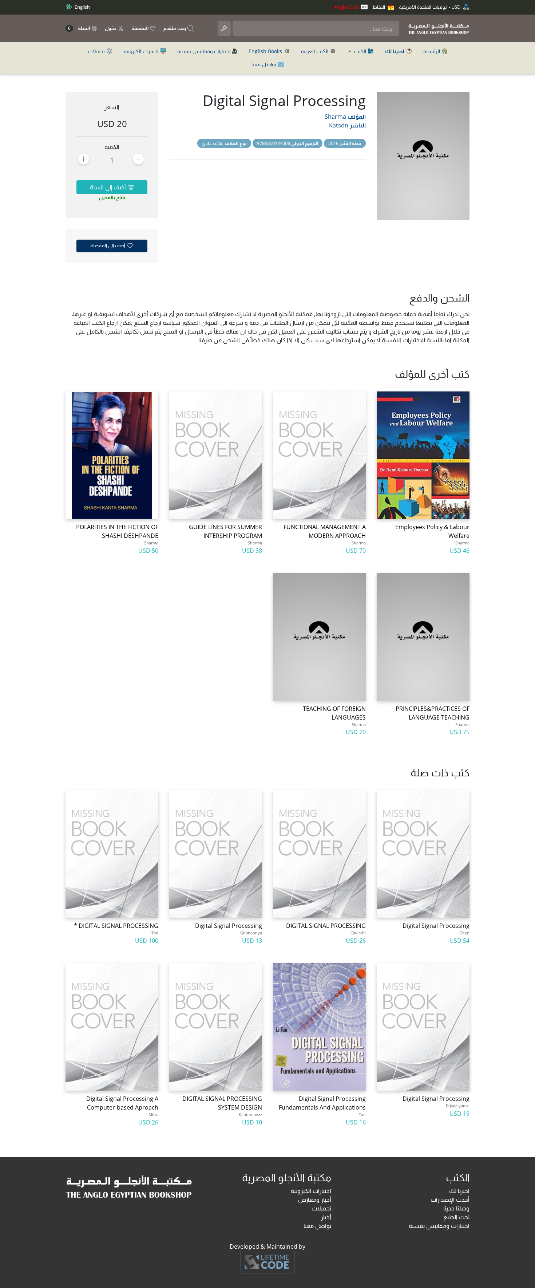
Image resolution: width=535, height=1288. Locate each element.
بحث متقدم (175, 28)
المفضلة (140, 28)
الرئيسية (432, 51)
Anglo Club (347, 7)
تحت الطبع (456, 1217)
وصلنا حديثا (456, 1208)
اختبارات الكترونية (142, 51)
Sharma (335, 117)
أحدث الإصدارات (450, 1200)
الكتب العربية (315, 51)
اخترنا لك (459, 1191)
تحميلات (97, 51)
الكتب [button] (360, 51)
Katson (338, 125)
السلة (79, 28)
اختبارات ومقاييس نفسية (204, 51)
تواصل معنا (264, 64)
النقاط (379, 7)
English (82, 7)
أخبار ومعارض (314, 1200)
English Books (266, 51)
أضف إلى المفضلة (108, 245)
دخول (111, 28)
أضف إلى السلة (108, 187)
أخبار (326, 1217)
